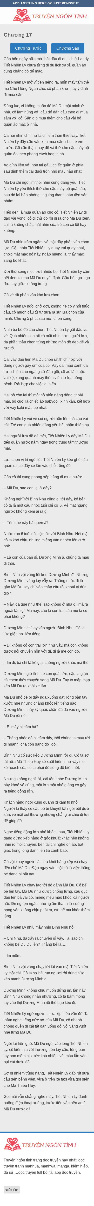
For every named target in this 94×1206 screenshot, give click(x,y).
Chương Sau (67, 48)
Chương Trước (28, 48)
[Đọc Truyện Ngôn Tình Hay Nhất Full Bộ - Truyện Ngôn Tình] (50, 15)
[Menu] (6, 15)
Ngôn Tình (12, 1190)
